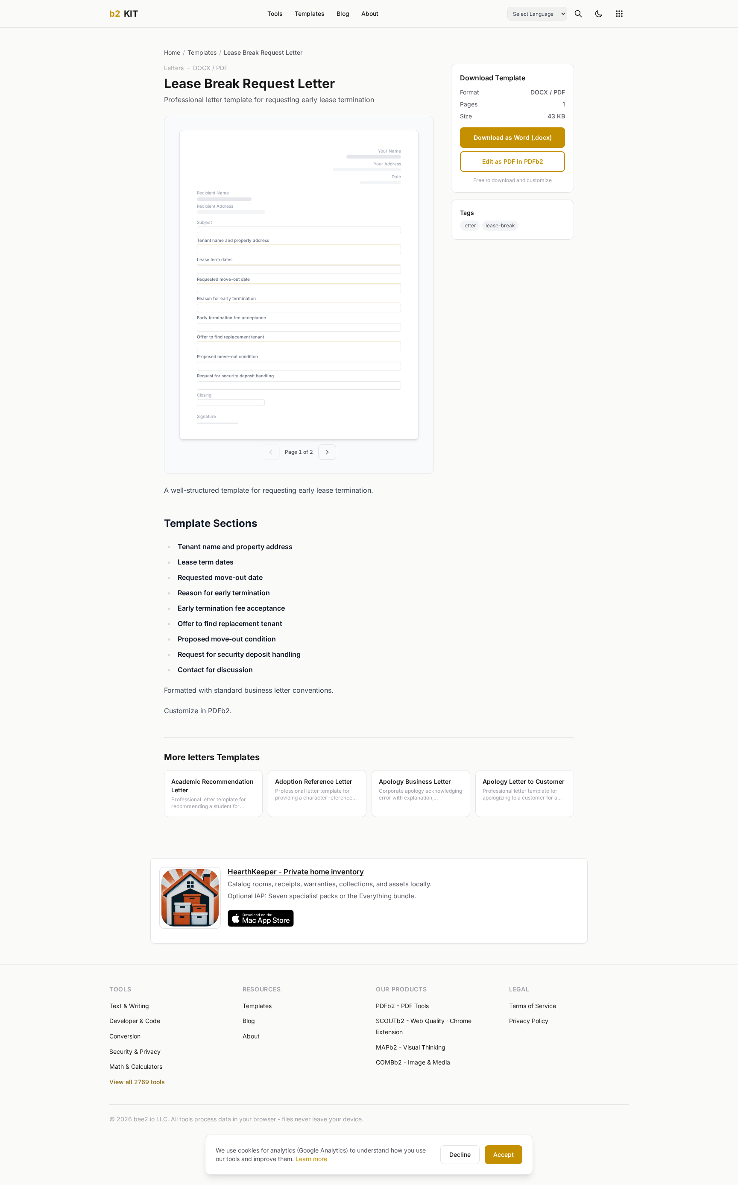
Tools (275, 13)
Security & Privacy (135, 1051)
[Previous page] (271, 452)
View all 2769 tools (137, 1081)
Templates (310, 13)
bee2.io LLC (150, 1119)
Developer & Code (134, 1020)
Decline (460, 1154)
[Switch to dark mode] (598, 13)
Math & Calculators (135, 1066)
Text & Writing (129, 1005)
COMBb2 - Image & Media (413, 1062)
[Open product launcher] (619, 13)
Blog (343, 13)
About (369, 13)
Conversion (125, 1036)
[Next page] (327, 452)
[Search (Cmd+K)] (578, 13)
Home (172, 52)
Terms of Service (532, 1005)
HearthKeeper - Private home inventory (296, 871)
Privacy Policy (528, 1020)
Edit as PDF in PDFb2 (512, 161)
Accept (503, 1154)
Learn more (311, 1158)
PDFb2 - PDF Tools (402, 1005)
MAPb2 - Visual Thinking (410, 1047)
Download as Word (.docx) (513, 137)
